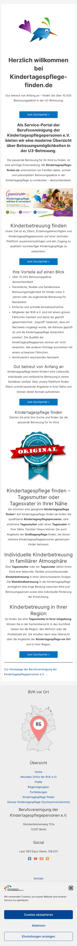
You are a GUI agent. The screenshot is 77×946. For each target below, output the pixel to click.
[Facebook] (29, 858)
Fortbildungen (38, 792)
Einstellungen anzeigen (38, 936)
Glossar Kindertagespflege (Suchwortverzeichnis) (38, 802)
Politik (38, 782)
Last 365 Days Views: (33, 851)
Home (38, 771)
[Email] (41, 858)
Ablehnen (38, 925)
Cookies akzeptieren (38, 914)
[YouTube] (35, 858)
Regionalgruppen (38, 787)
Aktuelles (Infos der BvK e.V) (38, 776)
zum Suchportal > (38, 114)
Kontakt (38, 878)
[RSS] (47, 858)
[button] (71, 888)
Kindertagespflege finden (38, 797)
